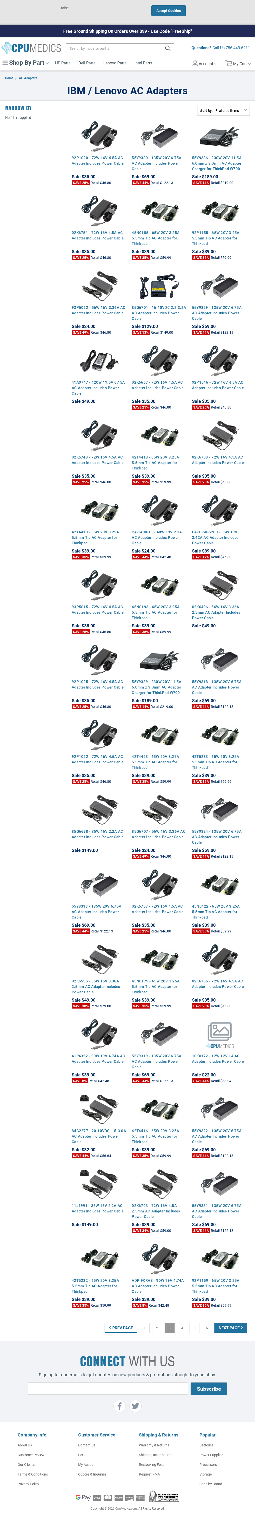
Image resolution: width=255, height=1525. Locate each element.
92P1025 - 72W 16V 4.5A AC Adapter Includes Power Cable (98, 684)
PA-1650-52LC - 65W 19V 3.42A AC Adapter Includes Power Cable (215, 537)
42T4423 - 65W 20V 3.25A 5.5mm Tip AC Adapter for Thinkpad (155, 762)
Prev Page (122, 1327)
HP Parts (62, 62)
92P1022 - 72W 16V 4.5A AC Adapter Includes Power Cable (98, 759)
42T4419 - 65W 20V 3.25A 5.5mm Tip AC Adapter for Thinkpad (155, 462)
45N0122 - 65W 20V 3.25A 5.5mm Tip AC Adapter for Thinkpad (216, 912)
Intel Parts (143, 62)
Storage (205, 1474)
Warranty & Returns (154, 1445)
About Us (25, 1445)
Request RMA (149, 1474)
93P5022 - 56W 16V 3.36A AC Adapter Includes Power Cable (99, 310)
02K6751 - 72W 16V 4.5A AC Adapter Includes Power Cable (98, 235)
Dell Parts (86, 62)
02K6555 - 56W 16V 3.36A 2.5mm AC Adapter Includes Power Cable (96, 986)
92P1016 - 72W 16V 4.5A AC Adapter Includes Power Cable (218, 385)
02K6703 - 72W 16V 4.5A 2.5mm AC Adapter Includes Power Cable (156, 1211)
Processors (208, 1464)
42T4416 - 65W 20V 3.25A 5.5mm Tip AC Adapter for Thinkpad (155, 1136)
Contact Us (86, 1445)
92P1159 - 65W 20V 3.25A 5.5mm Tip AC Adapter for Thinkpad (216, 1286)
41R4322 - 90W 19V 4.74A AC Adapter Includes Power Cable (98, 1058)
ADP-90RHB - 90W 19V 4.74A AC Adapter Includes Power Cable (158, 1286)
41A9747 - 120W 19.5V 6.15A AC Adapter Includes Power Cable (98, 388)
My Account (87, 1464)
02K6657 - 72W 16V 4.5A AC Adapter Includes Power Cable (158, 385)
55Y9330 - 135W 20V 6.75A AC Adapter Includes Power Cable (156, 163)
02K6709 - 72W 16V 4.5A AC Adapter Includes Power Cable (218, 460)
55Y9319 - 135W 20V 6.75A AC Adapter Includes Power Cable (156, 1061)
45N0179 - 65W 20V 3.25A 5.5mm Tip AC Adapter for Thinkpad (156, 986)
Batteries (206, 1445)
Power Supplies (211, 1454)
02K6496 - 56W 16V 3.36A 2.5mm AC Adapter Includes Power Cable (216, 612)
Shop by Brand (210, 1483)
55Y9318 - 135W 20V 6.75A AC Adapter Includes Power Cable (217, 687)
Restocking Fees (151, 1464)
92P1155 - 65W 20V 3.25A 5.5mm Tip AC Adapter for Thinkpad (216, 238)
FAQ (81, 1454)
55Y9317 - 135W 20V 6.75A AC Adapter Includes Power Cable (96, 912)
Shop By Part (26, 62)
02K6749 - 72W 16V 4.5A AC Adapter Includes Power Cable (98, 460)
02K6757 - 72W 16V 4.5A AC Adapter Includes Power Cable (158, 909)
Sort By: (206, 110)
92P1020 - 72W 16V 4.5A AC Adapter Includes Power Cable (98, 160)
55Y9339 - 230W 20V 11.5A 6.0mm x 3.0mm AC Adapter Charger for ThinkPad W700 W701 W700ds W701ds (156, 689)
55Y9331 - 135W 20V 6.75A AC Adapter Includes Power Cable (217, 1211)
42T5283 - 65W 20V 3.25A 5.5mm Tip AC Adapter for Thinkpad (215, 762)
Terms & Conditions (33, 1474)
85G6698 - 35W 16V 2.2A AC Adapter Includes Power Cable (98, 834)
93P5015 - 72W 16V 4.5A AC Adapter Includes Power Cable (98, 609)
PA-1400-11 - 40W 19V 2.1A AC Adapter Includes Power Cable (157, 537)
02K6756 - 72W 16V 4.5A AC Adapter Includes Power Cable (218, 983)
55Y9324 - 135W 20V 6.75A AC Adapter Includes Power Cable (217, 837)
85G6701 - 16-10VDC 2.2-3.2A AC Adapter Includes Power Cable (159, 313)
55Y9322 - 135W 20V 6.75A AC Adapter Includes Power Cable (217, 1136)
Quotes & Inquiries (92, 1474)
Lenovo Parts (115, 62)
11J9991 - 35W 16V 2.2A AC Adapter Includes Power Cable (98, 1208)
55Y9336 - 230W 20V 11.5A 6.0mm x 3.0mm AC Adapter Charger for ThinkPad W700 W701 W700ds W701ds (217, 166)
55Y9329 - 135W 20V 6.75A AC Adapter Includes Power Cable (217, 313)
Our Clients (26, 1464)
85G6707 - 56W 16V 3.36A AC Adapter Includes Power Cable (159, 834)
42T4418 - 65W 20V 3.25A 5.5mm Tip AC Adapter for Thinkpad (95, 537)
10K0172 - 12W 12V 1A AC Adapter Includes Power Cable (218, 1058)
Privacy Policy (28, 1483)
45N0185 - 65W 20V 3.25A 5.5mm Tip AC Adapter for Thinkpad (156, 238)
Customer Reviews (32, 1454)
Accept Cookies (168, 10)
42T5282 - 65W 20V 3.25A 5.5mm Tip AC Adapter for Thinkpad (95, 1286)
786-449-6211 (238, 47)
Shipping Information (155, 1454)
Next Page (230, 1327)
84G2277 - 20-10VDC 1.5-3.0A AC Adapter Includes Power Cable (99, 1136)
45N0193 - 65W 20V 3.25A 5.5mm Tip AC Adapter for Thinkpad (156, 612)
